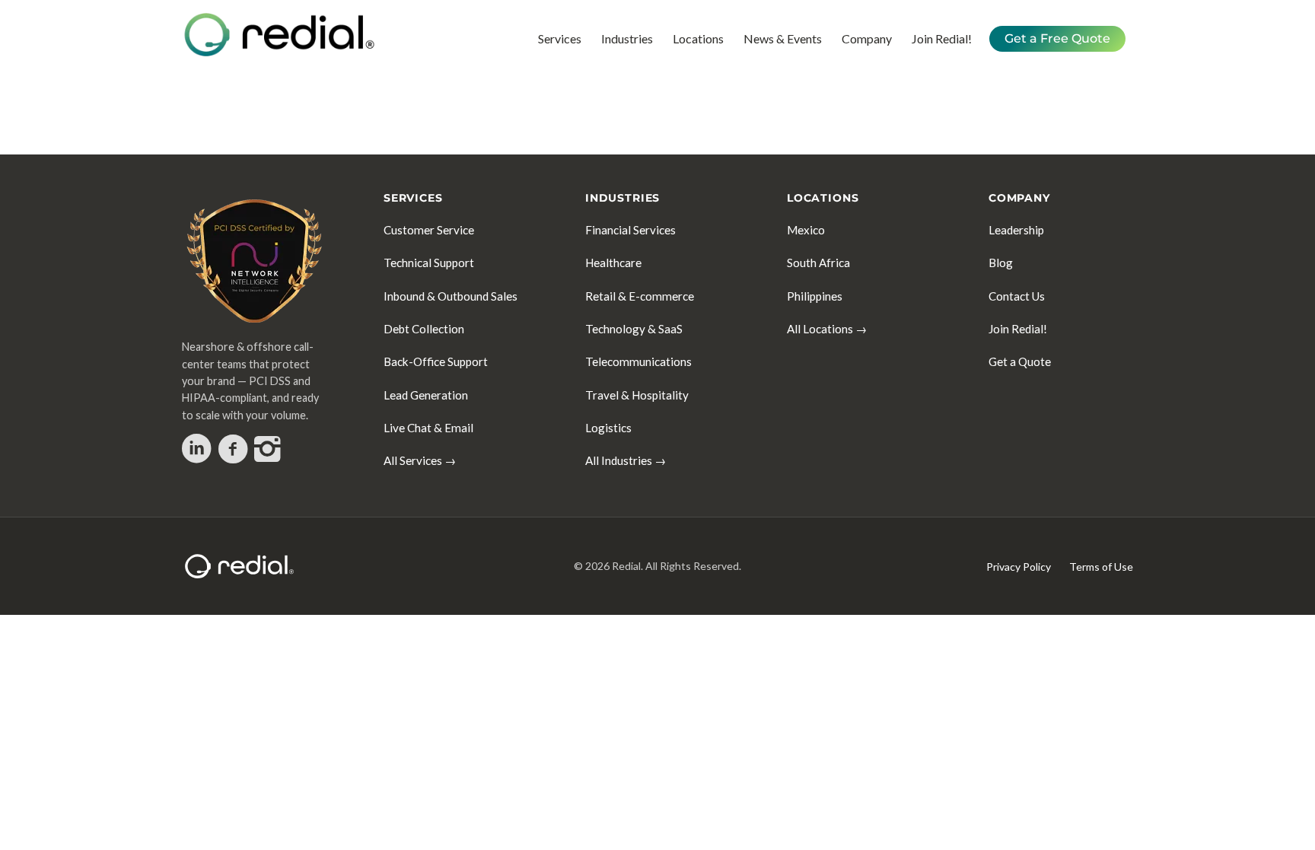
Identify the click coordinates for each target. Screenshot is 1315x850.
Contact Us (1017, 296)
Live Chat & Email (428, 428)
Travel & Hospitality (637, 395)
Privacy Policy (1018, 566)
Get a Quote (1020, 361)
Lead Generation (426, 395)
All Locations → (827, 329)
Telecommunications (638, 361)
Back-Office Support (436, 361)
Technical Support (429, 262)
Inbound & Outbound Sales (450, 296)
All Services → (420, 460)
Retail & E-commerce (639, 296)
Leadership (1016, 230)
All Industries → (625, 460)
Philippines (814, 296)
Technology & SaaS (634, 329)
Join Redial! (1018, 329)
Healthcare (613, 262)
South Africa (818, 262)
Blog (1001, 262)
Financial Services (630, 230)
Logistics (608, 428)
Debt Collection (424, 329)
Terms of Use (1101, 566)
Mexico (806, 230)
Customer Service (429, 230)
